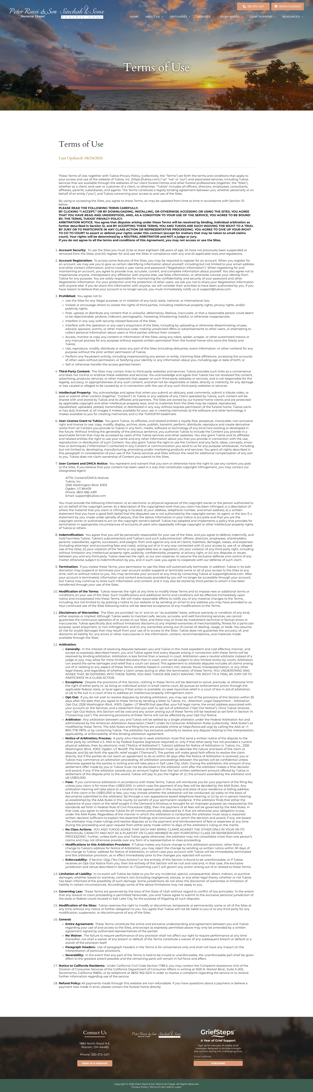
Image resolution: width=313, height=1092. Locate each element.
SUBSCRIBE (218, 1063)
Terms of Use (157, 1086)
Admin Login (174, 1086)
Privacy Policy (140, 1086)
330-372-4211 (100, 1054)
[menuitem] (134, 16)
